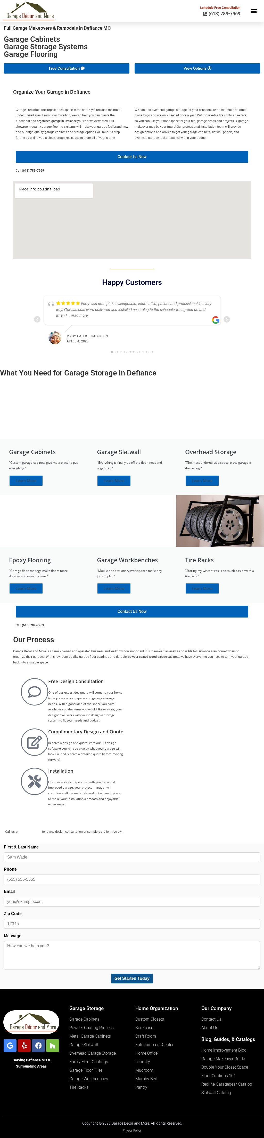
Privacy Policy (132, 1130)
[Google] (10, 1045)
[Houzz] (52, 1045)
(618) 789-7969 (33, 170)
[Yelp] (24, 1045)
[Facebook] (38, 1045)
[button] (254, 11)
